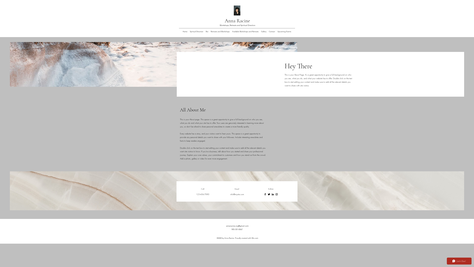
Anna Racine (237, 21)
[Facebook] (265, 194)
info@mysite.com (237, 194)
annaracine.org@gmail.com (237, 226)
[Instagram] (276, 194)
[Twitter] (268, 194)
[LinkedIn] (272, 194)
